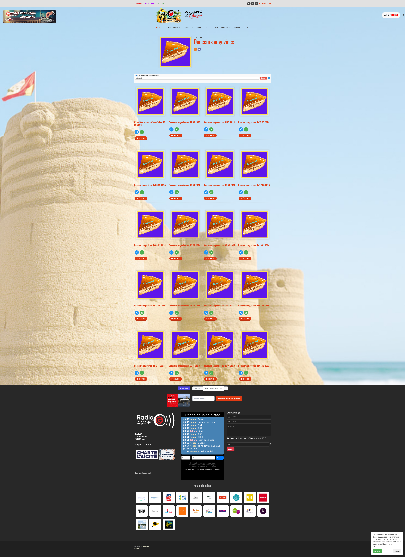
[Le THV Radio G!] (141, 511)
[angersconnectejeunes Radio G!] (168, 511)
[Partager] (137, 132)
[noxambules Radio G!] (222, 511)
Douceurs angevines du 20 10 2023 (219, 365)
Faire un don (239, 28)
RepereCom (146, 546)
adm (137, 548)
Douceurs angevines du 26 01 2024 (253, 245)
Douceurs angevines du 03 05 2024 (150, 185)
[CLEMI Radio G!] (249, 511)
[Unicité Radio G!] (182, 511)
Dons (140, 3)
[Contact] (199, 49)
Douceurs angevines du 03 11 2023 (184, 365)
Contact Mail (146, 473)
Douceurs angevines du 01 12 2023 (253, 305)
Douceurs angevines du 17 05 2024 (253, 122)
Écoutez (142, 138)
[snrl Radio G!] (222, 497)
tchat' (161, 3)
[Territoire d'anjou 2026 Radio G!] (141, 497)
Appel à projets (174, 28)
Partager (184, 388)
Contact (215, 28)
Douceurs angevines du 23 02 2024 (184, 245)
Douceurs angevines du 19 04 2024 (184, 185)
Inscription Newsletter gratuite (229, 398)
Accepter (377, 551)
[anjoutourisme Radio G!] (236, 511)
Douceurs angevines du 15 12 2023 (219, 305)
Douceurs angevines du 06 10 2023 (253, 365)
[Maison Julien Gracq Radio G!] (155, 511)
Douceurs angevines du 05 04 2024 (219, 185)
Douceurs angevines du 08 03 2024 (150, 245)
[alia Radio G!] (195, 511)
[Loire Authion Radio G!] (141, 524)
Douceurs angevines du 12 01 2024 (149, 305)
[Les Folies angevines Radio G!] (263, 511)
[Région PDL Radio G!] (182, 497)
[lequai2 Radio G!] (249, 497)
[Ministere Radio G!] (195, 497)
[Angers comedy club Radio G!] (168, 524)
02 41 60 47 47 (265, 3)
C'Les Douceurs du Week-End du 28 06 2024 (149, 123)
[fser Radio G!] (209, 497)
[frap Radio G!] (236, 497)
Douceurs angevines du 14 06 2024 (184, 122)
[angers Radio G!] (168, 497)
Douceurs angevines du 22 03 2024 (254, 185)
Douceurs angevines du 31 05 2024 (219, 122)
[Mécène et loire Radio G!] (155, 497)
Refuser (397, 551)
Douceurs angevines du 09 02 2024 (219, 245)
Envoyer (230, 449)
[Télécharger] (142, 132)
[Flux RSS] (195, 49)
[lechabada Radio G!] (263, 497)
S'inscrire (263, 78)
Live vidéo (150, 3)
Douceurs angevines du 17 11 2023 (149, 365)
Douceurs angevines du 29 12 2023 (184, 305)
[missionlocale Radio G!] (209, 511)
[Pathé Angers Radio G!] (155, 524)
